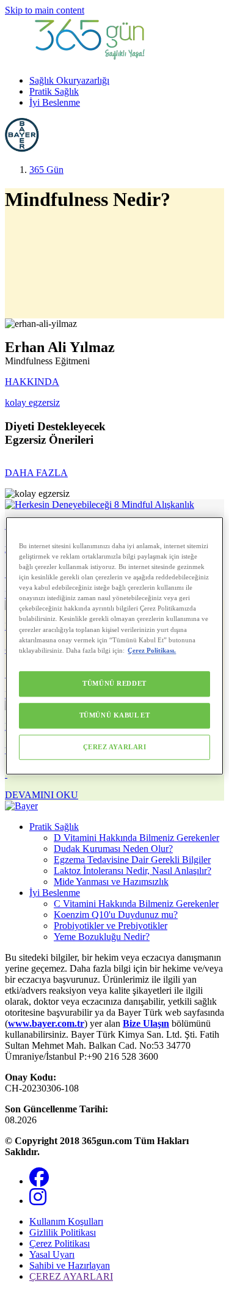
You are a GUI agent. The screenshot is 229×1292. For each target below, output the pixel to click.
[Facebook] (39, 1181)
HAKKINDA (32, 381)
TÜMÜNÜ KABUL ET (114, 715)
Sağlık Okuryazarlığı (69, 80)
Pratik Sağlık (54, 91)
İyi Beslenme (54, 102)
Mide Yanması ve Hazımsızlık (111, 881)
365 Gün (46, 169)
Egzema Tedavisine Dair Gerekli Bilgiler (132, 859)
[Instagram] (37, 1200)
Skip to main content (44, 10)
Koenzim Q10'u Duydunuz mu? (116, 914)
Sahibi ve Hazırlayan (69, 1265)
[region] (114, 645)
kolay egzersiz (32, 402)
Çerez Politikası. (152, 650)
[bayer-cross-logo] (22, 149)
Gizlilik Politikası (62, 1232)
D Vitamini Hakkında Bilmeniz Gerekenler (136, 837)
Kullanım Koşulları (66, 1221)
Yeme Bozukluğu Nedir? (102, 936)
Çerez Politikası (59, 1243)
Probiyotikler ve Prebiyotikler (110, 925)
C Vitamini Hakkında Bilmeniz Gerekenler (136, 903)
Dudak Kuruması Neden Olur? (113, 848)
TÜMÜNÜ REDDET (114, 683)
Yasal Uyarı (52, 1254)
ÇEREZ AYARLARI (115, 747)
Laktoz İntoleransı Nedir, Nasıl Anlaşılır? (132, 870)
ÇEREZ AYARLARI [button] (71, 1276)
